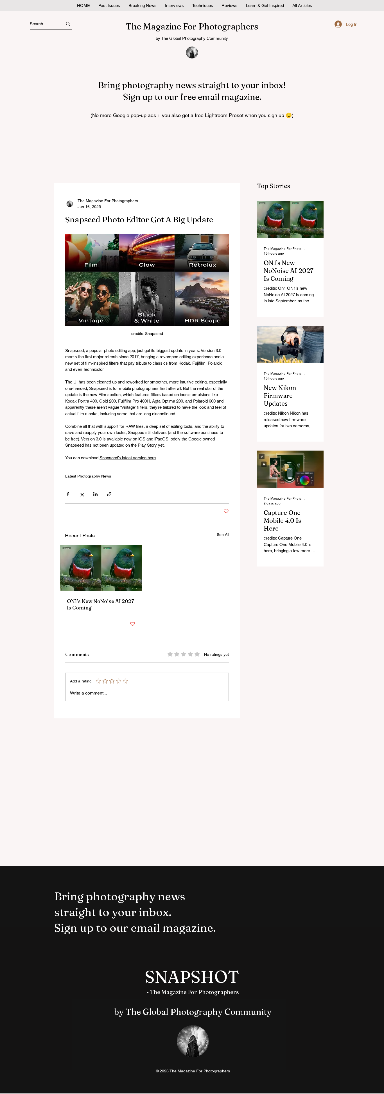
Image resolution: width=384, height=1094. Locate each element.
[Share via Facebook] (68, 494)
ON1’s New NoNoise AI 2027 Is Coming (100, 604)
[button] (265, 5)
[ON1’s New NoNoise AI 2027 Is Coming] (101, 568)
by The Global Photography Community (192, 38)
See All (223, 534)
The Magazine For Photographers (192, 26)
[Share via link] (109, 494)
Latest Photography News (88, 476)
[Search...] (68, 23)
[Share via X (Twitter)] (81, 494)
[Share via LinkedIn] (95, 494)
